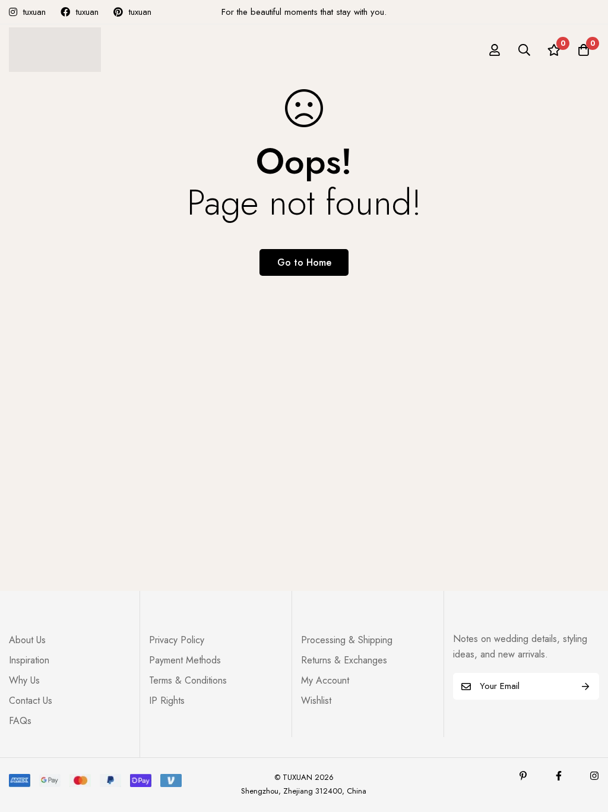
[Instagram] (594, 775)
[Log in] (494, 49)
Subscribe (585, 686)
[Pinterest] (523, 775)
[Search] (524, 49)
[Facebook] (558, 775)
